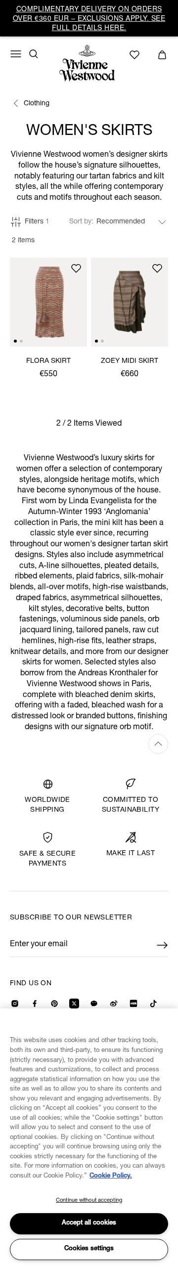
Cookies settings (89, 1249)
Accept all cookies (89, 1223)
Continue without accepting (89, 1200)
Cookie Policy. (110, 1176)
